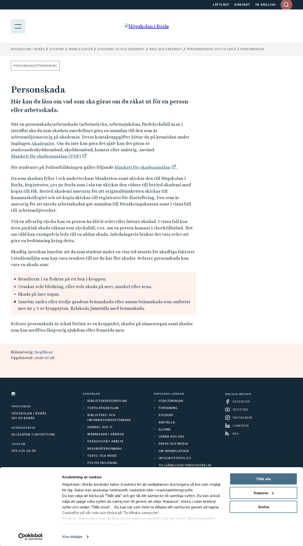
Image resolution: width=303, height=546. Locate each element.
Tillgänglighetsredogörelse (185, 465)
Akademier (42, 143)
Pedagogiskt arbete (105, 441)
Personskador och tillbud (211, 49)
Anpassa (261, 493)
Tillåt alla (263, 479)
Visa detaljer (72, 537)
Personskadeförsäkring (35, 66)
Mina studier (81, 49)
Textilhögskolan (103, 408)
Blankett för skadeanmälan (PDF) (46, 156)
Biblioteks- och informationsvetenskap (109, 418)
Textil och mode (102, 456)
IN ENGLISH (265, 5)
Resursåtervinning (104, 449)
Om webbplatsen (174, 451)
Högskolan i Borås (28, 49)
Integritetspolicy (175, 458)
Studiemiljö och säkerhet (121, 49)
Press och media (173, 444)
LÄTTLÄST (221, 5)
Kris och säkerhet (165, 49)
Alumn (164, 429)
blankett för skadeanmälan (142, 167)
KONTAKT (242, 5)
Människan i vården (105, 434)
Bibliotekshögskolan (107, 401)
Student (56, 49)
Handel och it (100, 427)
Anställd (167, 422)
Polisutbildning (102, 463)
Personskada (252, 49)
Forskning (168, 408)
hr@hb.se (44, 352)
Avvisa (263, 507)
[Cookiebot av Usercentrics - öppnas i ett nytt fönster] (30, 536)
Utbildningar (171, 401)
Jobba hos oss (171, 437)
